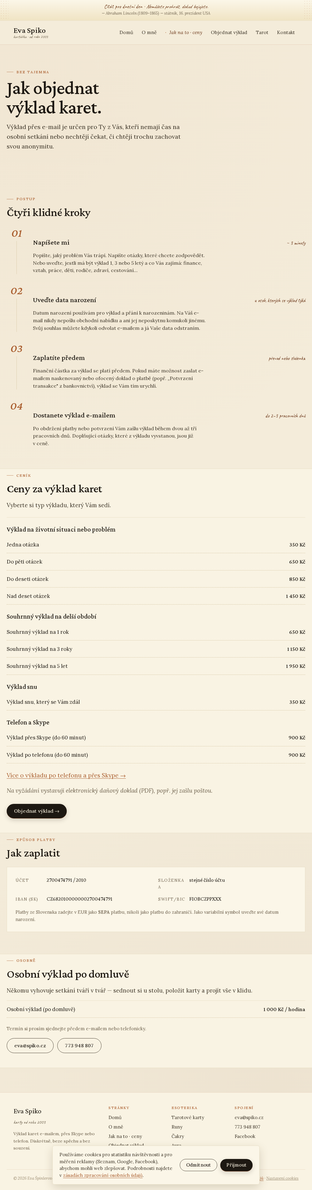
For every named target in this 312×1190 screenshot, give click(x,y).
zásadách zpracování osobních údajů (103, 1175)
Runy (177, 1127)
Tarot (262, 32)
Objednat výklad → (36, 811)
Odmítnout (198, 1165)
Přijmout (236, 1165)
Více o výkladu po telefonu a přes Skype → (66, 775)
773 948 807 (79, 1045)
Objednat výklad (229, 32)
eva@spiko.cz (30, 1045)
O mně (149, 32)
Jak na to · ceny (185, 32)
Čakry (178, 1136)
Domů (126, 32)
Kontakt (286, 32)
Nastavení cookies (282, 1178)
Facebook (245, 1136)
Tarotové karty (188, 1117)
